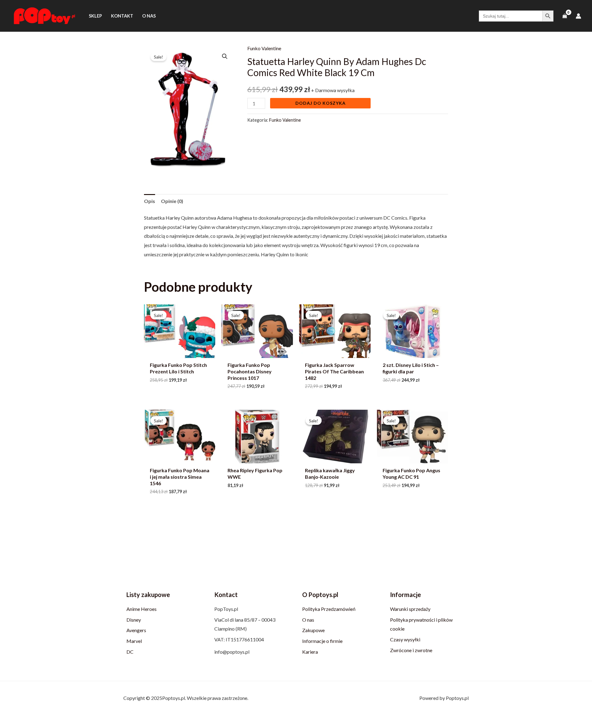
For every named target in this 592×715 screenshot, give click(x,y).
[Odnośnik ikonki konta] (578, 16)
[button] (224, 56)
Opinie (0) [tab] (172, 201)
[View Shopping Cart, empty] (564, 16)
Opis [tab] (149, 201)
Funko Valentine (264, 48)
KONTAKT (122, 15)
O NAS (149, 15)
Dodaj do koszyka (320, 103)
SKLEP (95, 15)
